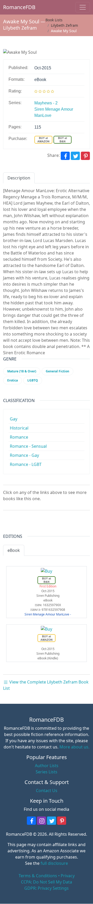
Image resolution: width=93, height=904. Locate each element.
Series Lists (46, 772)
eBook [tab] (13, 550)
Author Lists (46, 765)
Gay (13, 419)
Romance (19, 437)
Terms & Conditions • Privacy (47, 876)
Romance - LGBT (26, 464)
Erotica (12, 380)
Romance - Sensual (28, 446)
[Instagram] (41, 820)
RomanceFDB (10, 7)
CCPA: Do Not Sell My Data (46, 882)
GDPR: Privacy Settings (46, 888)
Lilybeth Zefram (20, 28)
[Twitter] (75, 156)
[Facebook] (65, 156)
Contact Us (46, 790)
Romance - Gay (24, 455)
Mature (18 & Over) (21, 371)
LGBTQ (32, 380)
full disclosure (54, 863)
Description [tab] (18, 178)
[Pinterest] (85, 156)
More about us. (74, 747)
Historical (19, 428)
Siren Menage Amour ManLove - (48, 614)
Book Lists (54, 19)
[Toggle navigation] (82, 7)
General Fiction (57, 371)
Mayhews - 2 (46, 103)
